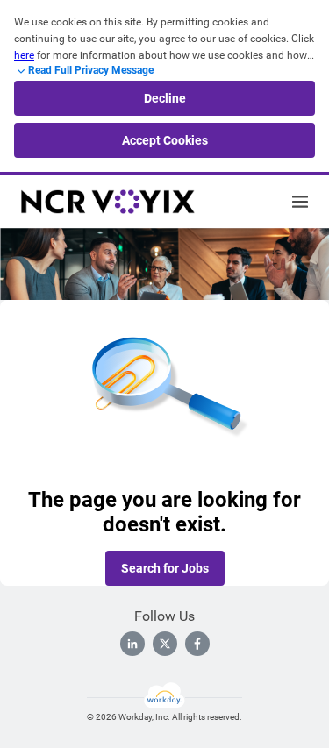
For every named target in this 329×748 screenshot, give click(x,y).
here (24, 55)
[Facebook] (197, 643)
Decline (165, 98)
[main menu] (300, 201)
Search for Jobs (165, 568)
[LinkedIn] (132, 643)
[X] (165, 643)
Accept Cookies (165, 140)
